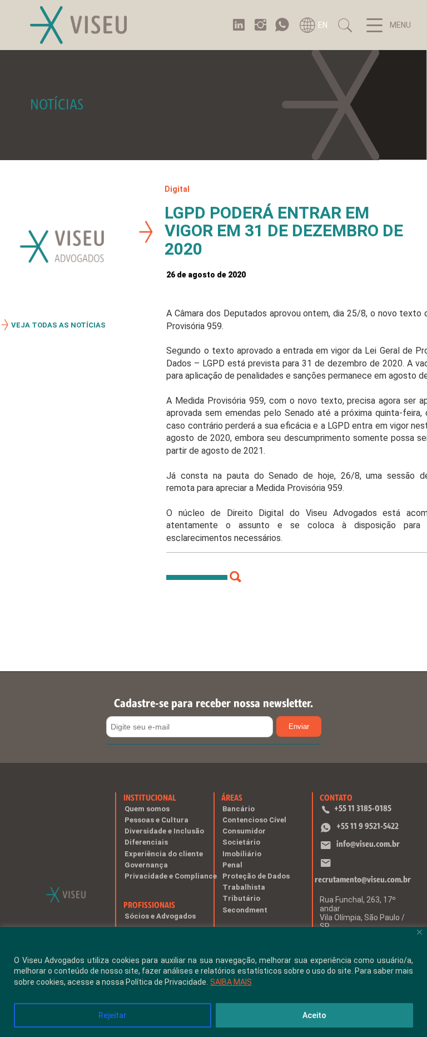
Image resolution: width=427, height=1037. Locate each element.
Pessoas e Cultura (156, 820)
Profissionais (149, 905)
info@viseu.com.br (368, 843)
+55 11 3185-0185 (362, 808)
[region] (213, 982)
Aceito (314, 1015)
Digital (177, 189)
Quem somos (147, 809)
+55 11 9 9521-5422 (367, 826)
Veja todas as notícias (58, 325)
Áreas (231, 797)
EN (322, 25)
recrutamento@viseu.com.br (363, 879)
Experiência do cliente (164, 854)
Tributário (241, 898)
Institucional (149, 797)
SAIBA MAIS (231, 982)
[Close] (419, 932)
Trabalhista (243, 887)
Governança (146, 865)
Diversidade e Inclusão (164, 831)
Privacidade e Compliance (171, 876)
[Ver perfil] (235, 577)
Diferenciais (146, 842)
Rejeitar (112, 1015)
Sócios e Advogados (160, 916)
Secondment (244, 910)
